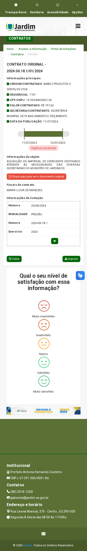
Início (10, 49)
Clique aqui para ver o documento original (37, 176)
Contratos (17, 54)
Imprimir (72, 259)
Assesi (27, 545)
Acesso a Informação (33, 49)
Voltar (15, 259)
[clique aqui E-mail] (44, 534)
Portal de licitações (63, 49)
